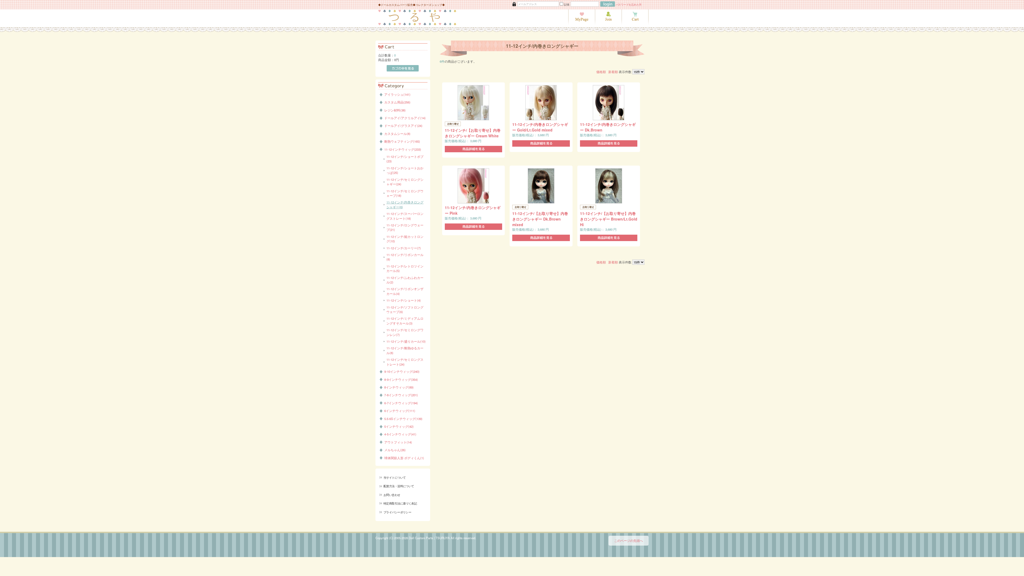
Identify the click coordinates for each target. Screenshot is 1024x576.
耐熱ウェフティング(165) (402, 141)
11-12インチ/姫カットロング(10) (404, 238)
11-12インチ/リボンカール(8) (404, 257)
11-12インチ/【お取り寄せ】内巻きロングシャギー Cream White (473, 132)
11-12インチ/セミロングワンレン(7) (404, 332)
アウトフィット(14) (398, 442)
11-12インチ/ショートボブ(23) (404, 158)
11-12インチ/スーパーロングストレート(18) (404, 215)
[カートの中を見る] (635, 24)
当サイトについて (394, 477)
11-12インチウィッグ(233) (402, 149)
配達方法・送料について (398, 486)
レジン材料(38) (395, 110)
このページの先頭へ (628, 540)
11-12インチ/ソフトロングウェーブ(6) (404, 309)
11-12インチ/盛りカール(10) (406, 341)
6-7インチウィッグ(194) (401, 403)
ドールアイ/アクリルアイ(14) (405, 118)
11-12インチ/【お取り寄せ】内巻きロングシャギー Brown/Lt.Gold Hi (608, 219)
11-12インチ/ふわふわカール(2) (404, 279)
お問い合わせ (391, 495)
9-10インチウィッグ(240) (401, 371)
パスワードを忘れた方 (629, 4)
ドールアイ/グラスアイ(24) (403, 125)
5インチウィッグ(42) (399, 426)
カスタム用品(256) (397, 102)
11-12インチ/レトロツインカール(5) (404, 268)
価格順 (601, 72)
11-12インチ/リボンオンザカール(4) (404, 291)
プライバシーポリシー (397, 512)
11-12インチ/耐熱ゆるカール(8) (404, 350)
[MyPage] (581, 24)
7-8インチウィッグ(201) (401, 395)
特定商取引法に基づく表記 (400, 503)
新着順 (613, 72)
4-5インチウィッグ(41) (400, 434)
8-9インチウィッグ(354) (401, 379)
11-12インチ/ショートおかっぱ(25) (404, 170)
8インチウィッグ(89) (399, 387)
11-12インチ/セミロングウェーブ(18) (404, 193)
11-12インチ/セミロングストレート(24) (404, 361)
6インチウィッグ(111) (399, 411)
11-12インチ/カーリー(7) (403, 248)
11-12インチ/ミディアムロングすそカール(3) (404, 320)
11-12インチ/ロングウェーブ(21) (404, 227)
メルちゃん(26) (395, 450)
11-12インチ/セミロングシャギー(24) (404, 181)
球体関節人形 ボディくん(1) (404, 458)
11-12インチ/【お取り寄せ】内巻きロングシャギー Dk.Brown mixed (540, 219)
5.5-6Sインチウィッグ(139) (403, 419)
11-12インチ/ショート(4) (403, 300)
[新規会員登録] (608, 24)
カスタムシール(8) (397, 133)
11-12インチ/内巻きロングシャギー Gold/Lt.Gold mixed (540, 127)
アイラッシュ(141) (397, 94)
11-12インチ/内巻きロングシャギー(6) (404, 204)
